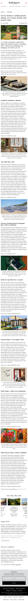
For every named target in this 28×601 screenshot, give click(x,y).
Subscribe (14, 583)
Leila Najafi (5, 23)
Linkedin (20, 590)
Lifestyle (3, 6)
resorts (18, 59)
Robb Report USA (21, 489)
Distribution (6, 599)
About (5, 597)
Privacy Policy (13, 599)
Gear (23, 6)
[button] (2, 3)
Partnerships (21, 599)
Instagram (8, 590)
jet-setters (3, 53)
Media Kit (21, 597)
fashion (23, 50)
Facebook (14, 590)
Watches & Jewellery (15, 6)
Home (3, 12)
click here (18, 564)
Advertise (15, 597)
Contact (10, 597)
